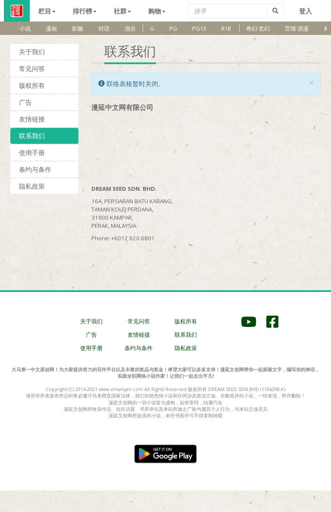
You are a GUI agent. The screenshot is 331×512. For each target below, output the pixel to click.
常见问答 (32, 68)
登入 (305, 10)
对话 (103, 28)
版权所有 (32, 85)
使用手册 (32, 152)
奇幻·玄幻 (258, 28)
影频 (77, 28)
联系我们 (32, 135)
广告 (25, 102)
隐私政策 (32, 186)
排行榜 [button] (82, 10)
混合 (130, 28)
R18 (226, 28)
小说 (25, 28)
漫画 (51, 28)
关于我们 (32, 51)
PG (173, 28)
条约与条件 (35, 169)
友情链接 (32, 119)
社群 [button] (120, 10)
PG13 (199, 28)
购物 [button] (154, 10)
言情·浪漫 (297, 28)
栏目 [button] (44, 10)
